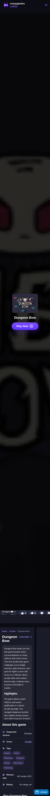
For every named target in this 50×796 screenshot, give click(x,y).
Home (4, 631)
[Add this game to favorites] (42, 613)
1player (7, 753)
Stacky (7, 763)
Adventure (8, 758)
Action (16, 753)
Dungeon (20, 758)
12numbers (18, 763)
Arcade (12, 631)
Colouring (8, 768)
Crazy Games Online (15, 5)
